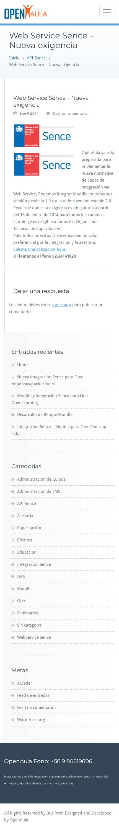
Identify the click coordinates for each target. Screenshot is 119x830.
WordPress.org (31, 719)
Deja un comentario (70, 113)
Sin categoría (29, 625)
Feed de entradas (33, 695)
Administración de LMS (38, 491)
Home (23, 364)
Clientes (24, 540)
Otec (21, 600)
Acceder (24, 683)
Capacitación (29, 527)
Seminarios (27, 613)
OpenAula (19, 820)
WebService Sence (34, 637)
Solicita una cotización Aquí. (39, 249)
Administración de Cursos (41, 479)
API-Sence (36, 58)
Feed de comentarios (36, 707)
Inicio (14, 58)
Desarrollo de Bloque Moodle (45, 414)
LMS (21, 576)
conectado (61, 304)
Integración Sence (34, 564)
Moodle (24, 588)
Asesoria (25, 515)
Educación (27, 552)
